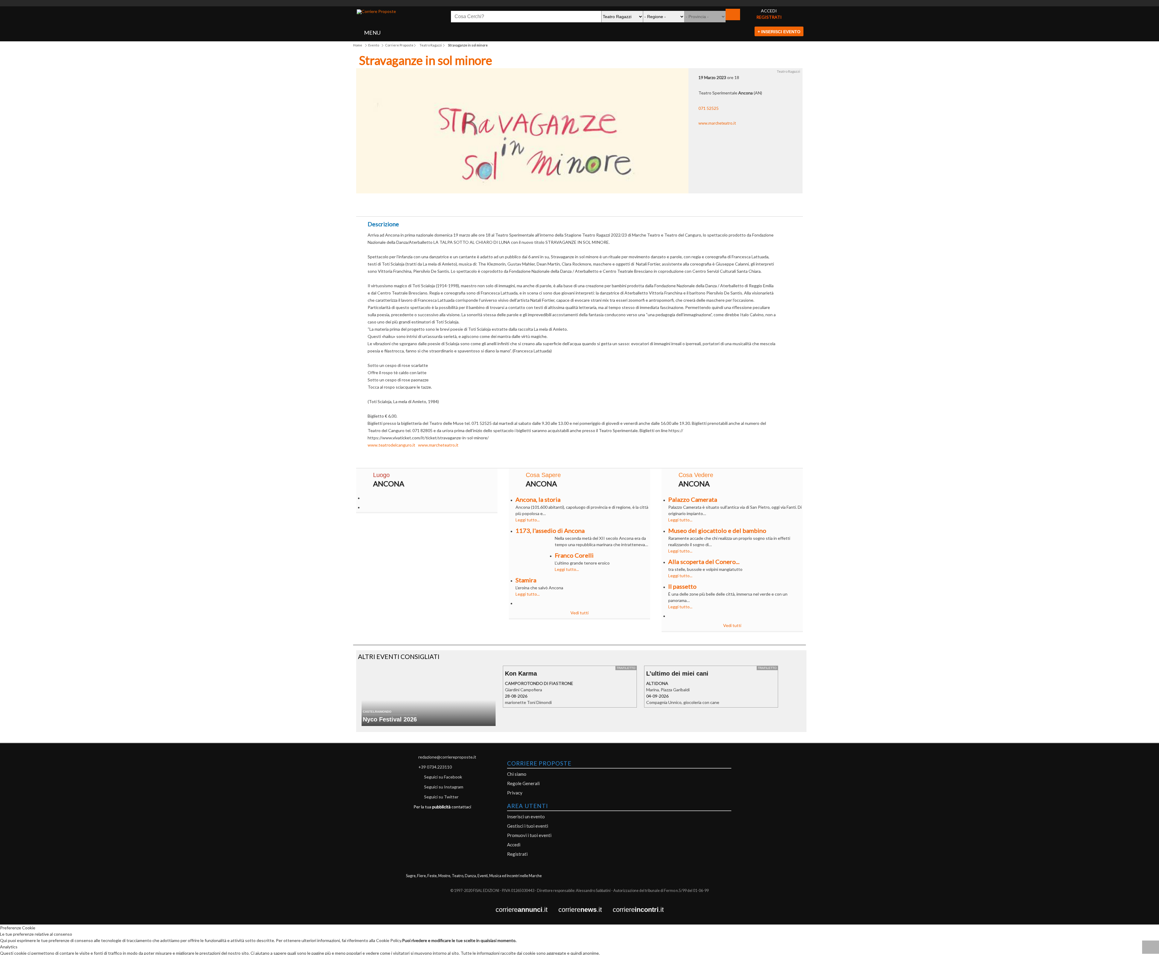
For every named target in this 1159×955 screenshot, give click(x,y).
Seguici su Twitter (441, 796)
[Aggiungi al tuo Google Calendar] (579, 202)
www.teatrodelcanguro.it (392, 444)
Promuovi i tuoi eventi (529, 835)
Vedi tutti (579, 612)
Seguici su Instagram (443, 786)
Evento (373, 45)
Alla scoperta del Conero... (703, 561)
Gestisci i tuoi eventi (527, 826)
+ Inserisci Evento (779, 31)
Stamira (526, 580)
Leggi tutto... (528, 519)
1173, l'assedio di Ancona (550, 530)
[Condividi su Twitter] (547, 206)
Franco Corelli (574, 555)
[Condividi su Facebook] (514, 206)
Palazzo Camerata (692, 499)
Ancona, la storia (538, 499)
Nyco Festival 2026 (390, 719)
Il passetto (682, 586)
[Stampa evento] (612, 206)
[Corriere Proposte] (376, 11)
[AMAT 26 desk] (579, 3)
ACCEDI (769, 10)
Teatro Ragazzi (431, 45)
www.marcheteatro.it (717, 123)
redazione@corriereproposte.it (447, 756)
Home (357, 45)
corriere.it (527, 910)
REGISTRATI (769, 17)
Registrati (517, 854)
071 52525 (708, 108)
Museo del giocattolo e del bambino (717, 530)
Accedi (513, 844)
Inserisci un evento (526, 816)
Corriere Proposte (399, 45)
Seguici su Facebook (443, 776)
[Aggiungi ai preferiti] (645, 204)
